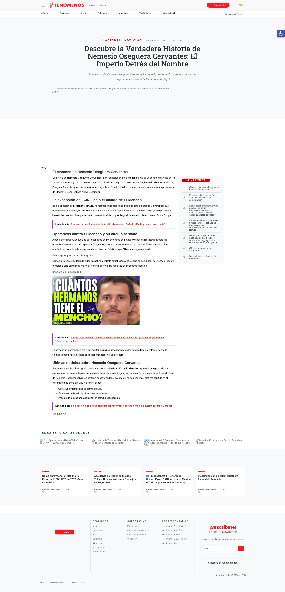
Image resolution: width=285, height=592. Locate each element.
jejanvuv (61, 413)
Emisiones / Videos (234, 14)
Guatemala (64, 13)
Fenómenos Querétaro (173, 530)
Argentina (123, 13)
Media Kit (132, 526)
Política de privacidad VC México (52, 582)
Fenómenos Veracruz (172, 526)
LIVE (66, 531)
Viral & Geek (145, 13)
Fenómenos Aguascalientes (176, 539)
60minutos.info (169, 543)
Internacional (169, 13)
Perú (83, 13)
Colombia (102, 13)
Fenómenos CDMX (171, 534)
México (44, 13)
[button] (281, 33)
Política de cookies (136, 534)
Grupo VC (132, 539)
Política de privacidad (138, 530)
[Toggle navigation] (43, 5)
